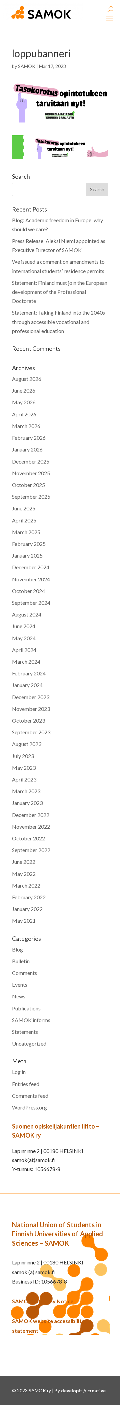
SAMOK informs (31, 1020)
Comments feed (30, 1095)
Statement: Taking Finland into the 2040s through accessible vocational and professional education (58, 321)
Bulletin (21, 961)
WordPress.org (29, 1107)
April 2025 (24, 520)
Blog (17, 949)
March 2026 (26, 426)
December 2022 (30, 815)
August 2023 (26, 744)
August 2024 (26, 614)
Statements (25, 1031)
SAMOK (26, 66)
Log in (19, 1072)
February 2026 (29, 437)
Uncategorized (29, 1043)
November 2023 (31, 709)
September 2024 (31, 602)
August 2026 (26, 379)
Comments (24, 973)
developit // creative (83, 1390)
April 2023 (24, 779)
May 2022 (24, 874)
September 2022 (31, 850)
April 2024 (24, 650)
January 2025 (27, 555)
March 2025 (26, 532)
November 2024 (31, 579)
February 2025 (29, 544)
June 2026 (23, 390)
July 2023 (23, 756)
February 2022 (29, 897)
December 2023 (30, 697)
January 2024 (27, 685)
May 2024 (24, 638)
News (18, 996)
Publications (26, 1008)
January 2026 (27, 449)
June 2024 (23, 626)
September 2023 (31, 732)
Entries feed (25, 1084)
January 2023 (27, 803)
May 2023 (24, 767)
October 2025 (28, 485)
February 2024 (29, 673)
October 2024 (28, 591)
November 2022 (31, 826)
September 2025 (31, 496)
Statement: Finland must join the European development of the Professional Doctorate (59, 291)
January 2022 (27, 909)
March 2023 (26, 791)
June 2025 (23, 508)
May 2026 (24, 402)
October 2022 (28, 838)
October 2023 (28, 720)
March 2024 (26, 661)
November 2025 (31, 473)
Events (19, 984)
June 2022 (23, 861)
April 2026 (24, 414)
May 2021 (24, 920)
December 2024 (30, 567)
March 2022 (26, 885)
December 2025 (30, 461)
